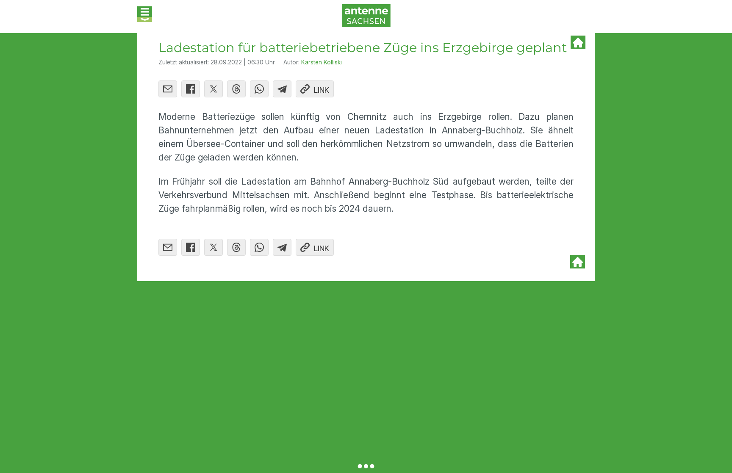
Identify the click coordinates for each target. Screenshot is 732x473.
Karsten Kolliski (321, 62)
